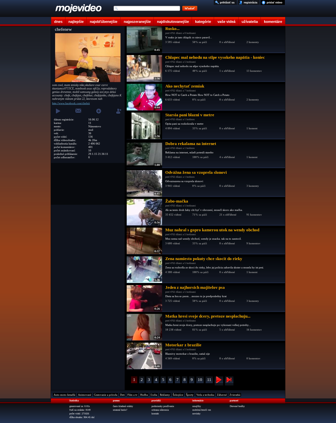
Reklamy (165, 394)
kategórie (203, 21)
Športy (190, 394)
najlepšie (76, 21)
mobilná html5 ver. (201, 409)
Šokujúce (178, 394)
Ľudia (154, 394)
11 (209, 379)
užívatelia (250, 21)
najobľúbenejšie (103, 21)
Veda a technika (205, 394)
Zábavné (222, 394)
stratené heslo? (120, 409)
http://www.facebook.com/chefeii (71, 103)
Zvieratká (234, 394)
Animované (84, 394)
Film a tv (132, 394)
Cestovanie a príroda (105, 394)
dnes (58, 21)
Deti (122, 394)
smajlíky (196, 406)
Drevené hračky (237, 406)
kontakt (155, 413)
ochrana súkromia (160, 409)
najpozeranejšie (137, 21)
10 (200, 379)
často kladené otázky (123, 406)
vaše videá (226, 21)
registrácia (250, 2)
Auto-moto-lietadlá (64, 394)
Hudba (144, 394)
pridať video (274, 2)
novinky (196, 413)
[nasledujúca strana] (219, 380)
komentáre (273, 21)
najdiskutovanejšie (173, 21)
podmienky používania (163, 406)
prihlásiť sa (227, 2)
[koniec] (229, 380)
